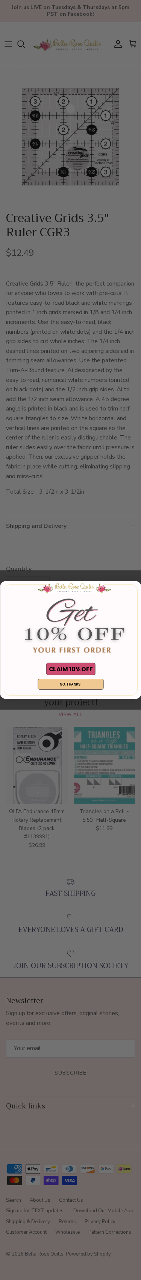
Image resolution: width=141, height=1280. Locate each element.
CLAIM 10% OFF (70, 669)
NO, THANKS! (71, 684)
